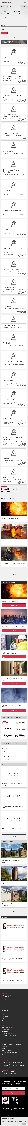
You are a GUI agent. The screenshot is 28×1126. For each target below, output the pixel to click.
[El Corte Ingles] (14, 145)
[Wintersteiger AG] (14, 471)
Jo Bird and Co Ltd (9, 287)
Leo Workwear (8, 306)
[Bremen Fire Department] (14, 70)
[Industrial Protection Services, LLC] (14, 242)
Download (14, 605)
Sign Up (13, 1093)
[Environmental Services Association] (14, 164)
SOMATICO (7, 419)
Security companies (6, 1071)
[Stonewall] (14, 452)
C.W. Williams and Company (13, 95)
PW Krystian (7, 343)
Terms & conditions (7, 1050)
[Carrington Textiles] (14, 108)
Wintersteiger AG (9, 477)
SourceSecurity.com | (15, 1115)
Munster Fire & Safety (10, 325)
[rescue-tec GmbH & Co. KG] (14, 356)
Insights (4, 1014)
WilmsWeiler (7, 759)
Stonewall (6, 458)
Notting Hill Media (10, 1109)
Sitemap (4, 1048)
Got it (24, 1124)
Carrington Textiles (9, 114)
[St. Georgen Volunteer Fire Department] (14, 431)
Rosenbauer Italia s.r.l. (11, 400)
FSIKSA (5, 748)
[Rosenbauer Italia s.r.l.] (14, 393)
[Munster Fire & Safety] (14, 319)
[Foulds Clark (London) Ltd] (14, 205)
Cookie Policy (5, 1123)
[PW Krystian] (14, 337)
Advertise (4, 1040)
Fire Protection (5, 1008)
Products (4, 1002)
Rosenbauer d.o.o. (9, 381)
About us (4, 1042)
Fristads (6, 230)
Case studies (5, 1016)
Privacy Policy (15, 1120)
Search (4, 33)
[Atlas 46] (14, 51)
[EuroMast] (14, 185)
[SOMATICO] (14, 412)
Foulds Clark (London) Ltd (12, 211)
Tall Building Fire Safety (8, 1027)
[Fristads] (14, 223)
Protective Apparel (6, 1006)
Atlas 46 (5, 58)
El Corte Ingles (8, 151)
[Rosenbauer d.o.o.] (14, 375)
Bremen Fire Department (12, 76)
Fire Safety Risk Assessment (9, 1035)
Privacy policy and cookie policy (9, 1052)
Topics (3, 1025)
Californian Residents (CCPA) (9, 1054)
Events (3, 1018)
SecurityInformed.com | (6, 1115)
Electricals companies (12, 1073)
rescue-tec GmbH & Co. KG (12, 362)
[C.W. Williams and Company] (14, 89)
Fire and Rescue (6, 1004)
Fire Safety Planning (7, 1033)
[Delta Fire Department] (14, 127)
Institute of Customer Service (13, 269)
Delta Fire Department (11, 133)
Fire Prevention (5, 1031)
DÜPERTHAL (6, 754)
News (3, 1012)
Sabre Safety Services (9, 746)
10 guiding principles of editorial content (12, 1044)
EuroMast (6, 191)
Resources (4, 1020)
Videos (3, 1023)
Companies (5, 1010)
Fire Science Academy (9, 751)
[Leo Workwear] (14, 300)
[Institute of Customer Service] (14, 263)
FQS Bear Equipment (9, 756)
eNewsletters (5, 1046)
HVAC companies (14, 1071)
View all (13, 574)
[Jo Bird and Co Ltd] (14, 281)
